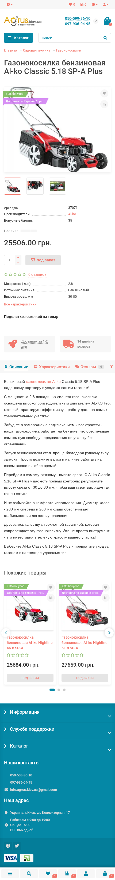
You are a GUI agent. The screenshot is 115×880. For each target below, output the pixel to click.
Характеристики (54, 366)
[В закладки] (104, 93)
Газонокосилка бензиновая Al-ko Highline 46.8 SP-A (30, 642)
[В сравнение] (104, 104)
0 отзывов (37, 274)
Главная (10, 50)
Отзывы (91, 366)
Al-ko (72, 214)
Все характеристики (20, 304)
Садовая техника (36, 50)
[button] (52, 690)
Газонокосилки (68, 50)
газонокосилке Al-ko (43, 381)
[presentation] (5, 632)
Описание (18, 366)
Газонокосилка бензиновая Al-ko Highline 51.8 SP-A (85, 642)
